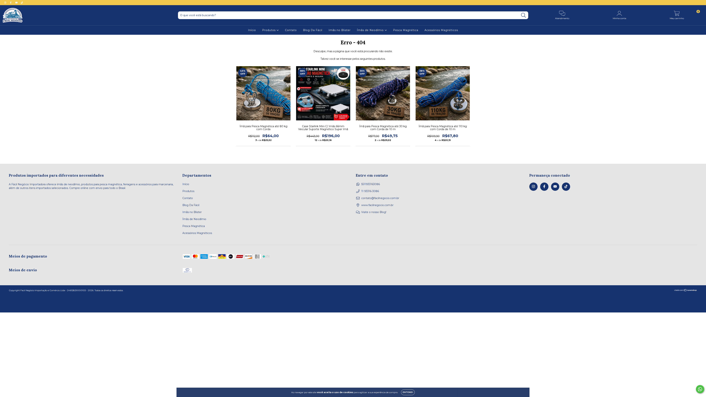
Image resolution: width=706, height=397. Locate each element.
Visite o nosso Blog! (373, 212)
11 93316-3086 (370, 191)
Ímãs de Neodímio (371, 30)
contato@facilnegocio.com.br (380, 198)
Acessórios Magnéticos (441, 30)
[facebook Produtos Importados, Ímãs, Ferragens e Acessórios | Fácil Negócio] (11, 2)
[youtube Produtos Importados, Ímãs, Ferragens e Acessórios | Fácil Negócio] (16, 2)
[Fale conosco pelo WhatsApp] (700, 389)
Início (252, 30)
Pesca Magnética (405, 30)
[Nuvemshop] (685, 290)
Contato (291, 30)
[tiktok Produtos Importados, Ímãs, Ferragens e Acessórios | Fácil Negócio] (21, 2)
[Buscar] (523, 15)
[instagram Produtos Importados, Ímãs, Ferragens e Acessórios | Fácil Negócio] (5, 2)
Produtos (269, 30)
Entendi (408, 392)
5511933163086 (370, 184)
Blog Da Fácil (312, 30)
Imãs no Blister (340, 30)
